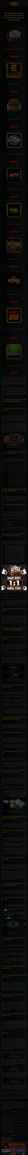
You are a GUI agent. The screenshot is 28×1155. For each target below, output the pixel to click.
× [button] (24, 567)
